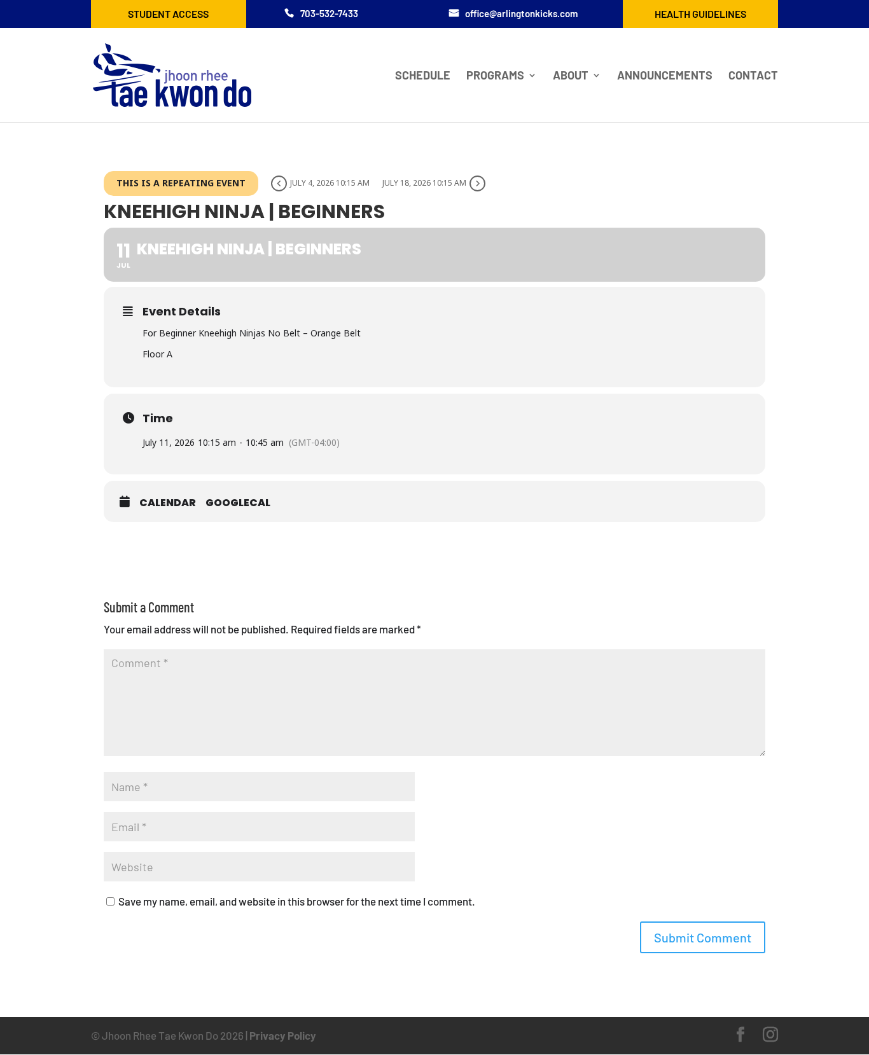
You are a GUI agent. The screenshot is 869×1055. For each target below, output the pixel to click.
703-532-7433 (329, 13)
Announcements (665, 76)
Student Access (168, 14)
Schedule (422, 76)
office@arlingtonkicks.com (521, 13)
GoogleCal (237, 503)
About (570, 76)
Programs (495, 76)
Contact (753, 76)
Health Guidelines (700, 14)
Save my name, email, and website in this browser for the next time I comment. (296, 901)
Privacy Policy (282, 1035)
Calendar (167, 503)
